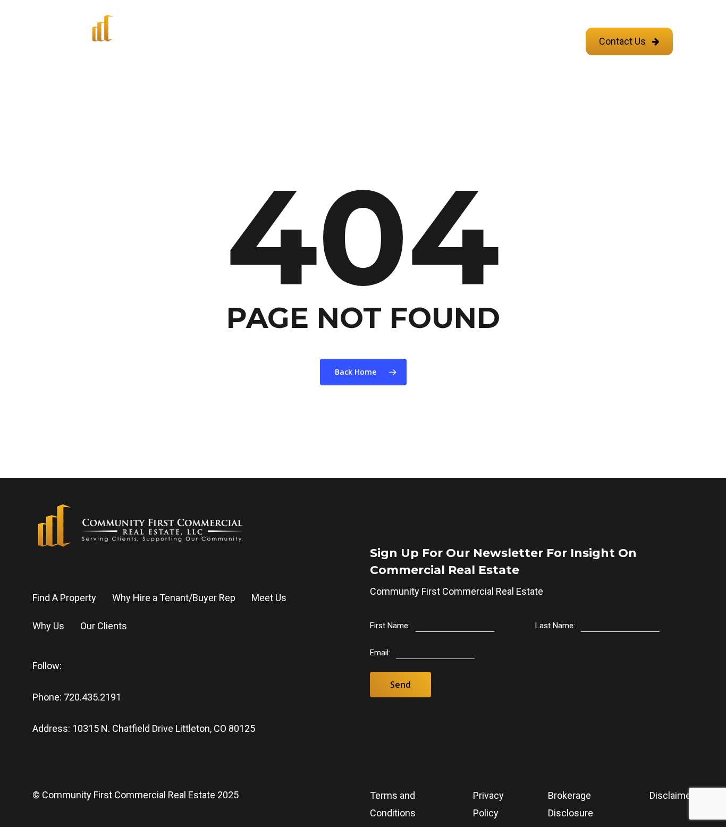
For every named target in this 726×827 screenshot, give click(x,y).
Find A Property (64, 597)
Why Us (48, 625)
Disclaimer (671, 795)
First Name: (390, 625)
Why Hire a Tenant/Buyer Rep (173, 597)
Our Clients (103, 625)
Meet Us (268, 597)
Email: (380, 652)
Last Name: (555, 625)
